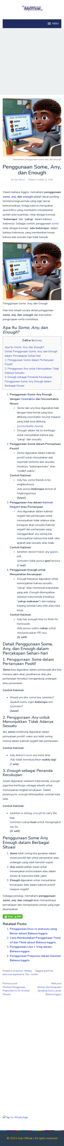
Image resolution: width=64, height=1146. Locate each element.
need (29, 755)
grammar (48, 970)
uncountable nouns (30, 426)
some (6, 197)
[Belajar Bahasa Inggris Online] (32, 8)
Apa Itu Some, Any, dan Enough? (24, 347)
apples (54, 552)
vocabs (34, 974)
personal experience (13, 974)
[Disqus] (32, 1047)
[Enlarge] (56, 247)
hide (38, 340)
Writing (28, 970)
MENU (55, 23)
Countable (28, 399)
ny (14, 197)
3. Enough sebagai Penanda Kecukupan (28, 377)
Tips (27, 974)
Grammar (18, 970)
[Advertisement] (32, 61)
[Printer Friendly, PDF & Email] (13, 916)
